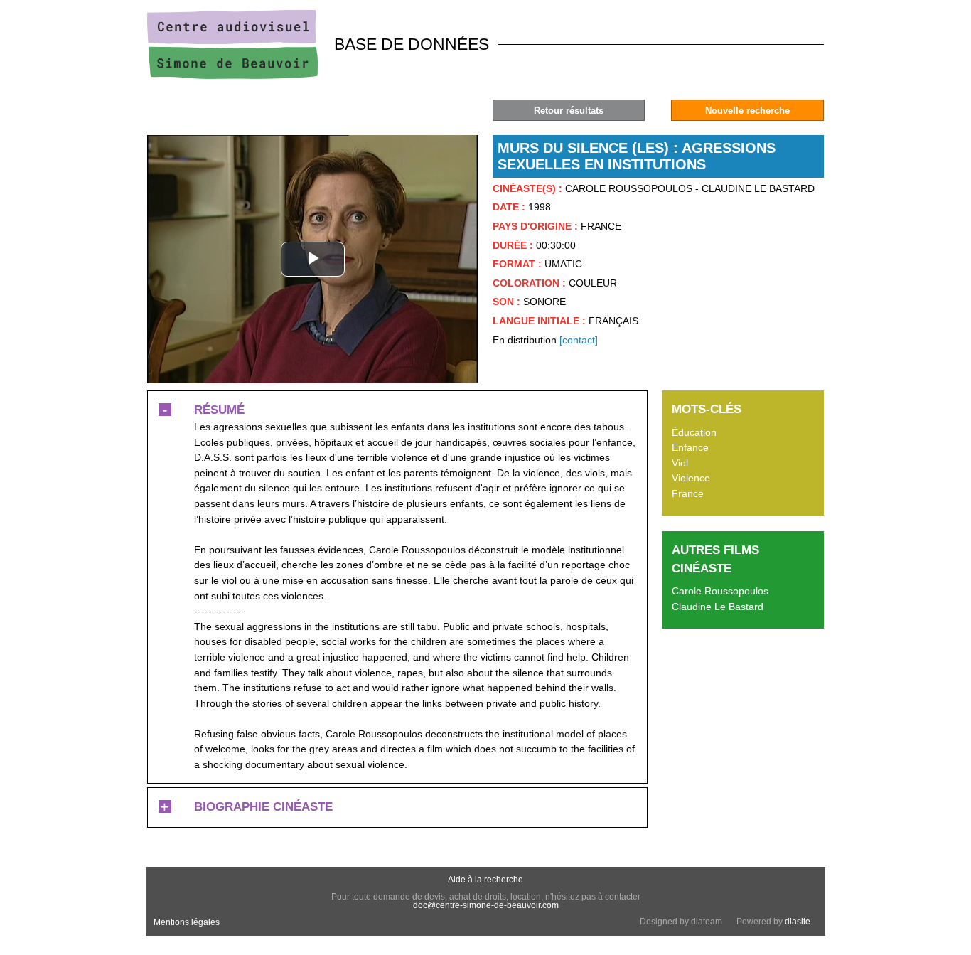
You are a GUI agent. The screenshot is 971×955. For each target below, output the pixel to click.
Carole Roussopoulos (720, 591)
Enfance (690, 447)
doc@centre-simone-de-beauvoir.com (486, 905)
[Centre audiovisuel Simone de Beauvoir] (232, 75)
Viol (680, 463)
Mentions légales (187, 922)
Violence (691, 478)
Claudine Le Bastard (717, 606)
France (688, 493)
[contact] (578, 340)
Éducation (694, 432)
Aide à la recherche (485, 879)
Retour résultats (568, 110)
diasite (797, 921)
